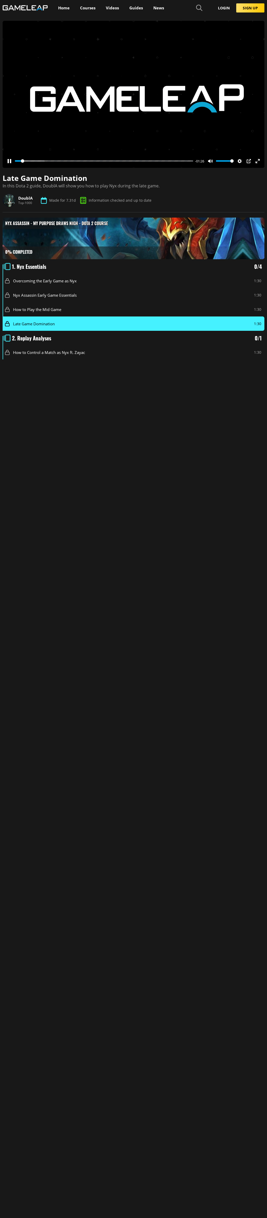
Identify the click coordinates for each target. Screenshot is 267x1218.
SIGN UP (250, 7)
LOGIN (224, 7)
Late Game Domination (34, 323)
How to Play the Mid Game (37, 309)
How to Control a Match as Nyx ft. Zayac (49, 352)
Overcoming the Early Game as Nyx (45, 280)
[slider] (104, 160)
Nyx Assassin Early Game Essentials (45, 294)
